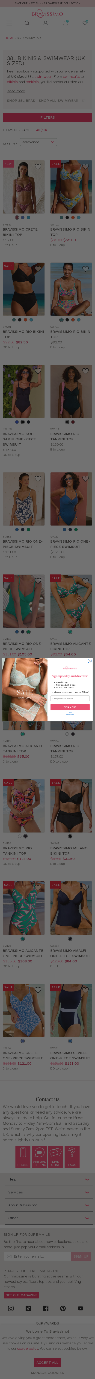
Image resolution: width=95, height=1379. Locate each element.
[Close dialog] (90, 661)
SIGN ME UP (70, 707)
